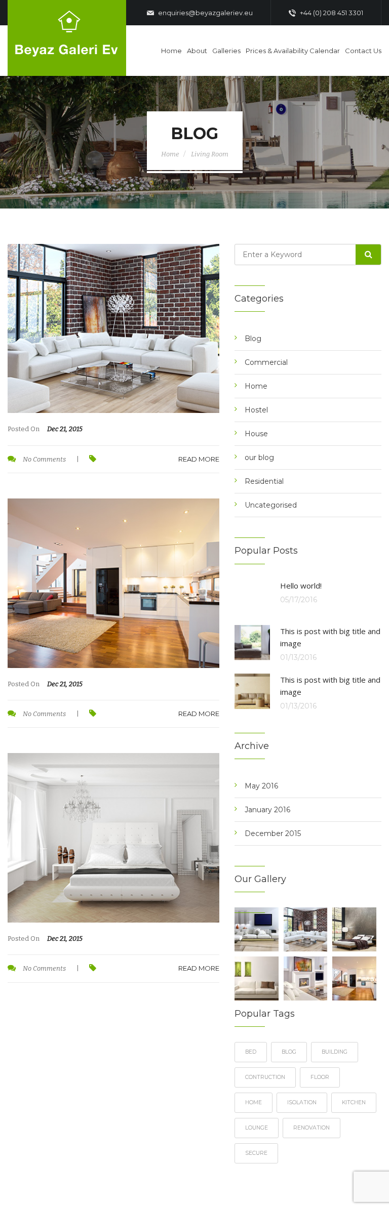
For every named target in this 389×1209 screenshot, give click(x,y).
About (197, 51)
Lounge (256, 1127)
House (256, 433)
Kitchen (354, 1102)
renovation (311, 1127)
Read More (198, 459)
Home (171, 51)
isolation (302, 1102)
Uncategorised (271, 505)
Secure (256, 1153)
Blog (253, 338)
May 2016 (261, 785)
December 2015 (273, 833)
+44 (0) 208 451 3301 (330, 13)
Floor (319, 1077)
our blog (259, 457)
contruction (265, 1077)
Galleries (226, 51)
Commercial (266, 362)
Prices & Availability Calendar (293, 51)
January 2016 (267, 809)
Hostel (256, 409)
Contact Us (363, 51)
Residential (264, 481)
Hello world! (301, 585)
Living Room (209, 154)
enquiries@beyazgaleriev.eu (205, 13)
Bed (250, 1052)
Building (334, 1052)
